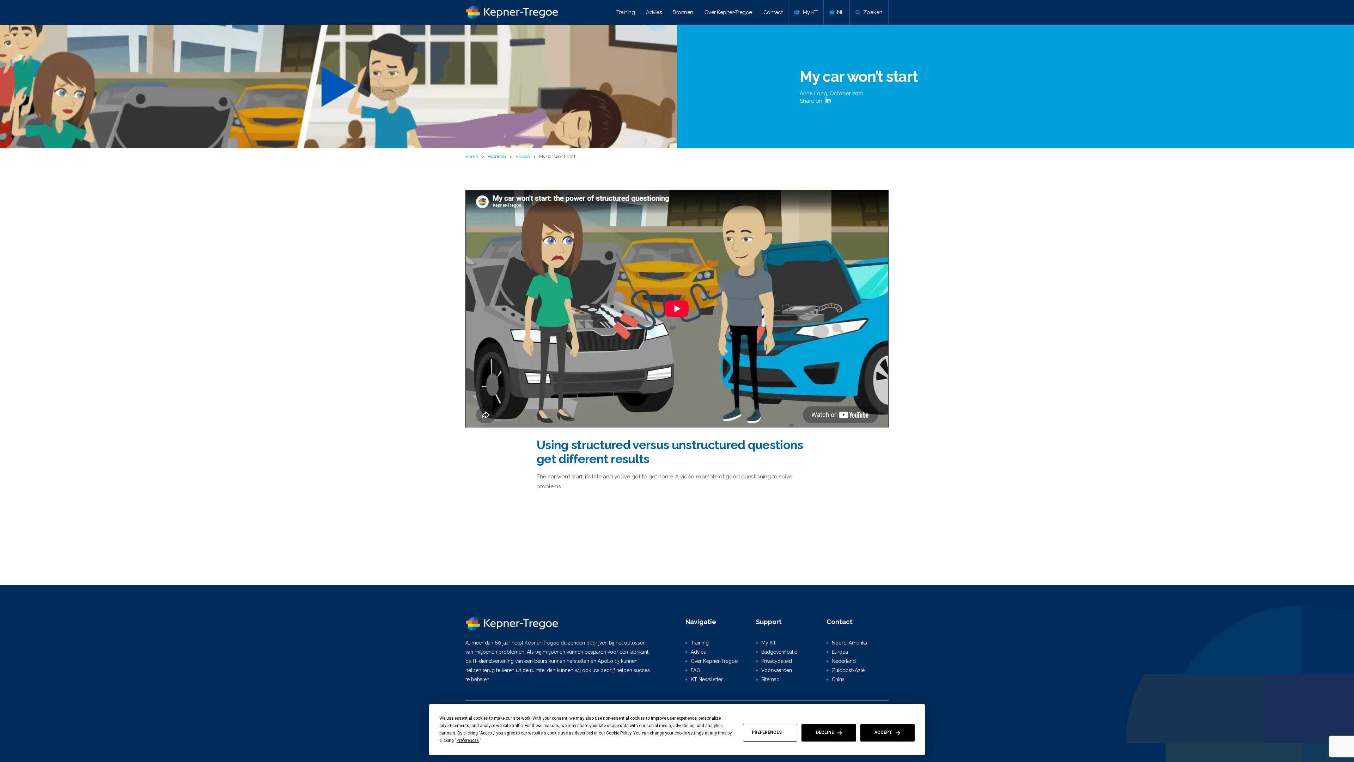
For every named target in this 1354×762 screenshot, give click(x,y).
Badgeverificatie (779, 652)
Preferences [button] (468, 740)
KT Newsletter (707, 679)
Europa (840, 652)
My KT (768, 643)
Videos (523, 156)
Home (471, 156)
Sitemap (770, 679)
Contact (773, 12)
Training (625, 12)
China (838, 679)
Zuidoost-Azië (848, 670)
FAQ (695, 670)
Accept (883, 732)
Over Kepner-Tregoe (728, 12)
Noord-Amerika (849, 643)
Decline (825, 732)
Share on (812, 101)
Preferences (767, 732)
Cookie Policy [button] (618, 733)
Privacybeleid (776, 661)
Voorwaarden (776, 670)
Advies (653, 12)
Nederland (844, 661)
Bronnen (683, 12)
